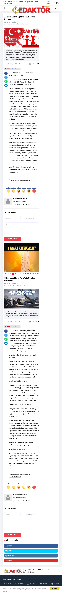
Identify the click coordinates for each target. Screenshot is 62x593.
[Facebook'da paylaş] (6, 73)
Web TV (15, 1)
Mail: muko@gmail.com (19, 201)
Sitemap (44, 570)
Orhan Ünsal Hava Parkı (15, 476)
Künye (25, 570)
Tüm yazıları (17, 204)
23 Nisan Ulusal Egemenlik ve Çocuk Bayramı (16, 24)
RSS (39, 570)
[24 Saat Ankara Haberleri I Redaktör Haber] (31, 10)
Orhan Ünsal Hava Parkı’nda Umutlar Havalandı (16, 285)
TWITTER (20, 583)
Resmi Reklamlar (7, 3)
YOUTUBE (56, 583)
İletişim (32, 572)
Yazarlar (21, 1)
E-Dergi (36, 1)
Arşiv (27, 572)
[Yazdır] (30, 63)
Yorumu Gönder (12, 238)
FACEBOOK (8, 583)
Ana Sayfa (7, 22)
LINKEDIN (44, 583)
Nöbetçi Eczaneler (28, 1)
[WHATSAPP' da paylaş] (6, 81)
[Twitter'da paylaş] (6, 77)
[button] (58, 8)
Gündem (14, 22)
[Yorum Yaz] (32, 63)
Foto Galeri (7, 1)
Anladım (54, 588)
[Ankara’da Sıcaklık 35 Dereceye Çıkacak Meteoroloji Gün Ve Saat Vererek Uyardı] (21, 257)
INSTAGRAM (33, 583)
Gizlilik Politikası (32, 570)
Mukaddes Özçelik (20, 199)
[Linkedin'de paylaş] (6, 85)
